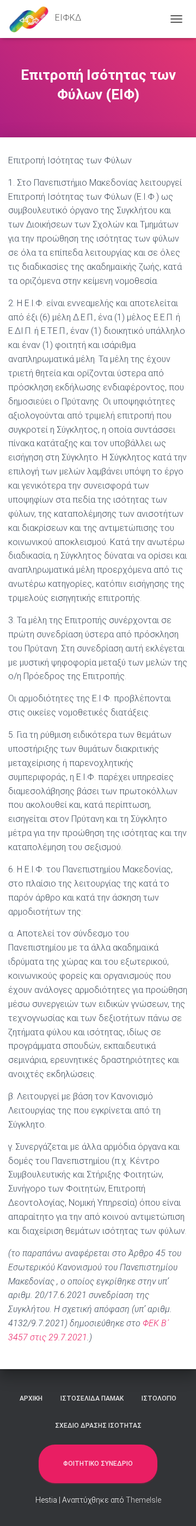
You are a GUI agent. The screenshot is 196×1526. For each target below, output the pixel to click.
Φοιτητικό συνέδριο (98, 1463)
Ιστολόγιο (159, 1398)
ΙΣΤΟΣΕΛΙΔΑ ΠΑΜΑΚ (92, 1398)
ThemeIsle (143, 1500)
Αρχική (31, 1398)
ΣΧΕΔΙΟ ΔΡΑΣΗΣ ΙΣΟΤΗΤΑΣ (98, 1425)
